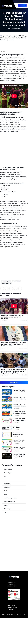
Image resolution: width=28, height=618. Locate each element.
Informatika (7, 483)
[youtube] (20, 1)
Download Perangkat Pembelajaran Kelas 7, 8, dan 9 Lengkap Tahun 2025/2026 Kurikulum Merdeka (19, 391)
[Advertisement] (14, 148)
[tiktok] (25, 1)
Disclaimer (10, 609)
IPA (5, 476)
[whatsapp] (11, 288)
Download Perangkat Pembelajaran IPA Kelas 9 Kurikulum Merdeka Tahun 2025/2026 (19, 441)
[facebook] (2, 288)
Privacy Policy (11, 605)
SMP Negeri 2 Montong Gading (18, 614)
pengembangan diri (16, 28)
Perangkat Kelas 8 (12, 584)
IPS (5, 480)
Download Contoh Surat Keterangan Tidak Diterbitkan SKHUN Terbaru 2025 (19, 433)
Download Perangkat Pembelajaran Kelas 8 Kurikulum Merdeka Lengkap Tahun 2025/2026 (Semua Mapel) (19, 398)
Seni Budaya (7, 509)
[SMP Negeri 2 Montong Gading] (7, 5)
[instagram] (23, 1)
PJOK (5, 491)
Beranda (9, 28)
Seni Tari (6, 512)
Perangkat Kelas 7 (12, 582)
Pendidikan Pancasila (9, 501)
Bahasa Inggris (8, 473)
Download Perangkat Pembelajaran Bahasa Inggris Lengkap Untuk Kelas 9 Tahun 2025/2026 (19, 419)
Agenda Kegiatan (6, 281)
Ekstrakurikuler (16, 281)
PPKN (5, 494)
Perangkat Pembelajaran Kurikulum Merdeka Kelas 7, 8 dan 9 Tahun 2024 (19, 426)
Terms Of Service (12, 607)
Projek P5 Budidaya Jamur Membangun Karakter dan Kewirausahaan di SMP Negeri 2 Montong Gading (13, 371)
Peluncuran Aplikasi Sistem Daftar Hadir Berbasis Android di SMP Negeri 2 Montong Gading (13, 344)
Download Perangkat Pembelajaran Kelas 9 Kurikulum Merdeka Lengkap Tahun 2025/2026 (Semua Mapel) (19, 405)
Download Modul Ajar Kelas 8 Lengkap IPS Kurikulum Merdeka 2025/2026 (19, 455)
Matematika (7, 487)
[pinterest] (15, 288)
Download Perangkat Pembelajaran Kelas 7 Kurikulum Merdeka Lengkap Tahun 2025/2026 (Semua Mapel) (19, 412)
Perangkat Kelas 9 (12, 586)
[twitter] (22, 1)
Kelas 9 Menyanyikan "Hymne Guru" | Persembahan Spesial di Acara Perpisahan (12, 317)
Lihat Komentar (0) (14, 382)
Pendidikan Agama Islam (10, 498)
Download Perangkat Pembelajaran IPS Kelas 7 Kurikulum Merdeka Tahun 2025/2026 (19, 448)
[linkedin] (20, 288)
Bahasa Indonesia (8, 469)
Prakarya (6, 505)
